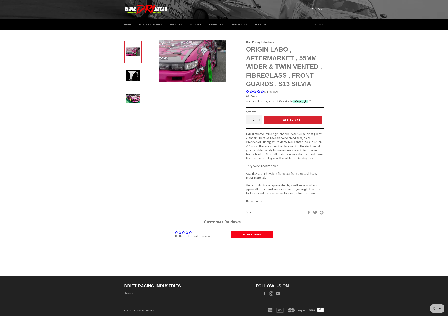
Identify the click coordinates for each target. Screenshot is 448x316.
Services (260, 24)
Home (128, 24)
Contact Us (238, 24)
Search (128, 293)
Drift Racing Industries (143, 310)
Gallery (195, 24)
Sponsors (216, 24)
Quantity (251, 111)
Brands (175, 24)
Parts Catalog (149, 24)
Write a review (252, 234)
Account (319, 24)
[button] (255, 92)
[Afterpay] (320, 310)
